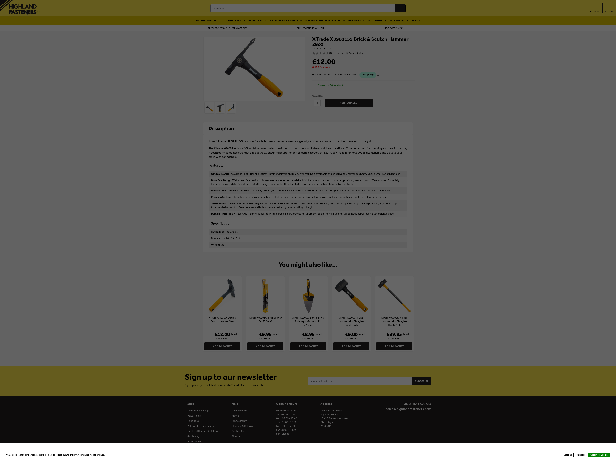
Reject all (581, 455)
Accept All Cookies (599, 455)
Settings (568, 455)
